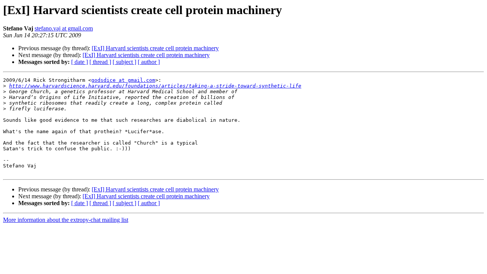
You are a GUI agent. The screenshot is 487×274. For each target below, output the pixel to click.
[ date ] (79, 62)
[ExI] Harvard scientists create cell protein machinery (155, 48)
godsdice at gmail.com (123, 80)
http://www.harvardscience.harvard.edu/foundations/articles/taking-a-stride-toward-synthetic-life (155, 86)
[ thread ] (100, 62)
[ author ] (149, 62)
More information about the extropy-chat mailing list (65, 220)
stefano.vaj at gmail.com (64, 28)
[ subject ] (124, 62)
